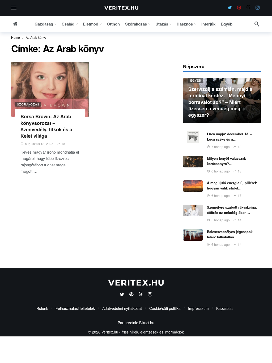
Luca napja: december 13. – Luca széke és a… (229, 136)
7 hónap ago (220, 146)
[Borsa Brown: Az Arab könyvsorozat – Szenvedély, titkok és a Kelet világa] (50, 89)
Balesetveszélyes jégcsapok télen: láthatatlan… (230, 234)
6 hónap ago (220, 171)
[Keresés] (257, 24)
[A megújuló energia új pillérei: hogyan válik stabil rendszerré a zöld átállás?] (193, 186)
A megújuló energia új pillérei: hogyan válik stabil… (232, 185)
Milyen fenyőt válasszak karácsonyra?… (226, 161)
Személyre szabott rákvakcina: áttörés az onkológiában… (232, 210)
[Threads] (248, 8)
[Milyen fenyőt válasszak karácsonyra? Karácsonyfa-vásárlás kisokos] (193, 161)
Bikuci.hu (146, 322)
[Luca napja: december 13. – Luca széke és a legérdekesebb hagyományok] (193, 137)
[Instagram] (257, 8)
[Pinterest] (239, 8)
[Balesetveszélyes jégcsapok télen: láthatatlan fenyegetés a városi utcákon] (193, 235)
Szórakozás (28, 104)
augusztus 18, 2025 (39, 143)
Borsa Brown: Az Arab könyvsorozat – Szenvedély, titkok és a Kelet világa (46, 126)
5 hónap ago (220, 220)
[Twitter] (229, 8)
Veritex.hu (109, 332)
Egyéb (195, 80)
